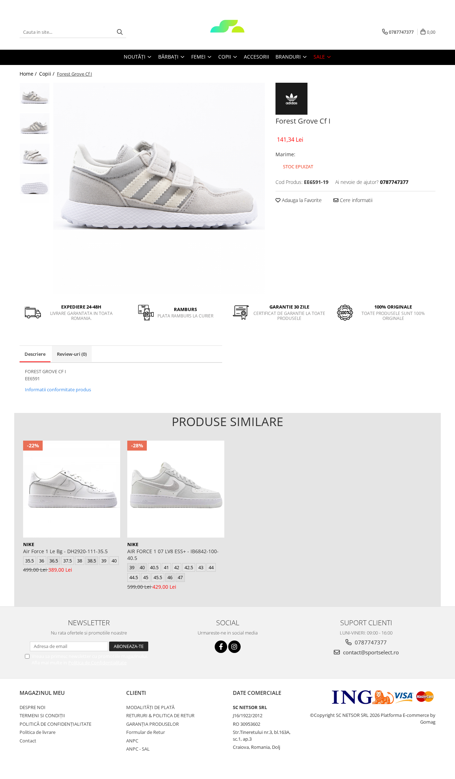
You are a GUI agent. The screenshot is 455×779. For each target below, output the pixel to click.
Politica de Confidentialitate (97, 662)
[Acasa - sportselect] (227, 32)
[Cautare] (119, 32)
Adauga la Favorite (301, 200)
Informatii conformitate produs (58, 389)
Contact (28, 740)
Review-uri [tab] (72, 354)
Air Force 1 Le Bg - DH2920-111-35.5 (65, 551)
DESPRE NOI (33, 707)
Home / (29, 73)
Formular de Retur (145, 732)
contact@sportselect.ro (370, 652)
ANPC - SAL (138, 749)
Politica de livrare (37, 732)
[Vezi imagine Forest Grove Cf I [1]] (34, 128)
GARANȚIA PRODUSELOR (152, 724)
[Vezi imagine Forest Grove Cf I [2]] (34, 158)
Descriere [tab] (35, 354)
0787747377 (370, 642)
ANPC (132, 740)
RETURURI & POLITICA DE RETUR (160, 715)
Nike (28, 544)
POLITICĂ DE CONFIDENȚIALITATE (55, 724)
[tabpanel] (159, 188)
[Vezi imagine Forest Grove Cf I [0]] (34, 98)
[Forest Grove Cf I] (159, 188)
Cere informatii (355, 200)
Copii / (47, 73)
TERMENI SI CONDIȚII (42, 715)
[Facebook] (221, 647)
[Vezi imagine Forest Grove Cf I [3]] (34, 188)
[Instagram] (234, 647)
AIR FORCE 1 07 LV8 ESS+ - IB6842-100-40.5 (173, 554)
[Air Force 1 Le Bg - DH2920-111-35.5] (71, 489)
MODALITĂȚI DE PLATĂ (150, 707)
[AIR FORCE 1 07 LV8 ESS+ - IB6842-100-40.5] (175, 489)
